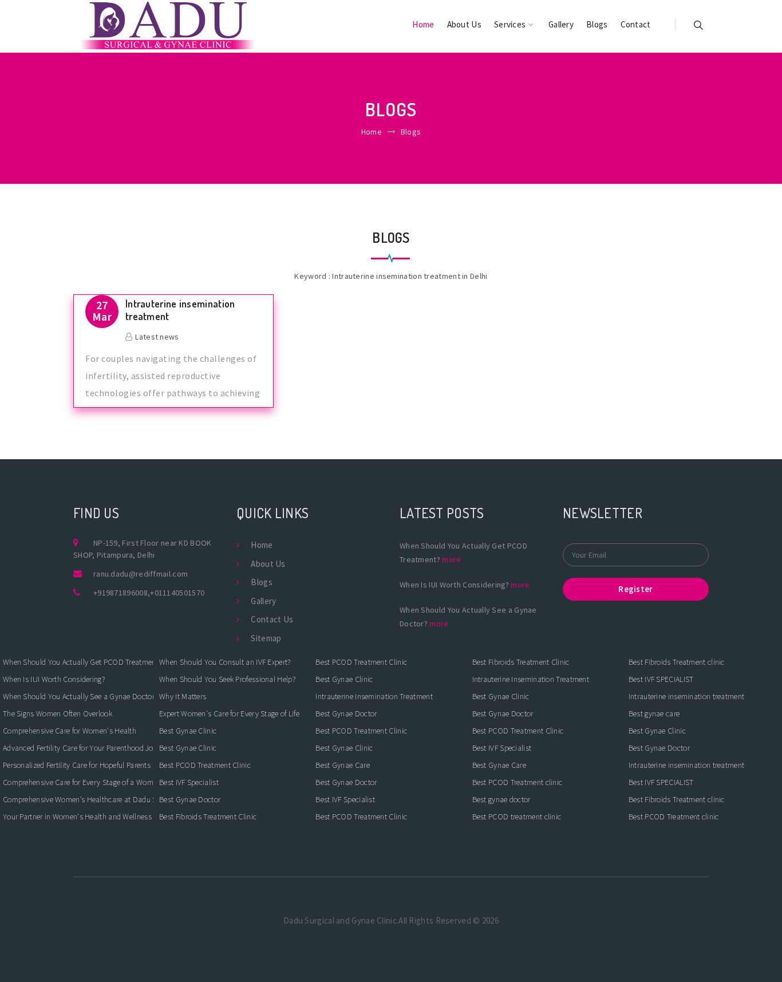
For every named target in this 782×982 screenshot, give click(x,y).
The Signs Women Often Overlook (57, 713)
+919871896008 (120, 592)
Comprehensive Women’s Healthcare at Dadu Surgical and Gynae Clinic (78, 799)
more (451, 559)
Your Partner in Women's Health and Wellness (77, 816)
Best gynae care (654, 713)
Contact (636, 24)
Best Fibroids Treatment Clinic (207, 816)
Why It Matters (182, 696)
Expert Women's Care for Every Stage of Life (229, 713)
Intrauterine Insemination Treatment (374, 696)
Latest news (157, 337)
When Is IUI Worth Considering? (54, 679)
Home (423, 24)
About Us (464, 24)
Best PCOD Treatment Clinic (205, 765)
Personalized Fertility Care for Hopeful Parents (77, 765)
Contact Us (272, 619)
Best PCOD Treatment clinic (517, 782)
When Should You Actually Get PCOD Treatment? (78, 662)
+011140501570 (177, 592)
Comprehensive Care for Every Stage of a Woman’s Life (78, 782)
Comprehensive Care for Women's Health (69, 730)
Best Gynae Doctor (189, 799)
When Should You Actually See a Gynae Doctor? (78, 696)
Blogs (597, 24)
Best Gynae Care (342, 765)
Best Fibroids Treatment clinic (677, 662)
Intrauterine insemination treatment (180, 310)
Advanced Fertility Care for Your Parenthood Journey (78, 748)
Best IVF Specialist (189, 782)
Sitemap (266, 638)
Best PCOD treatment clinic (517, 816)
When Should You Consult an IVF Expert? (224, 662)
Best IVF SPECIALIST (661, 679)
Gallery (561, 24)
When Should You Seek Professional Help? (227, 679)
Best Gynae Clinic (187, 730)
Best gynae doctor (501, 799)
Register (635, 588)
